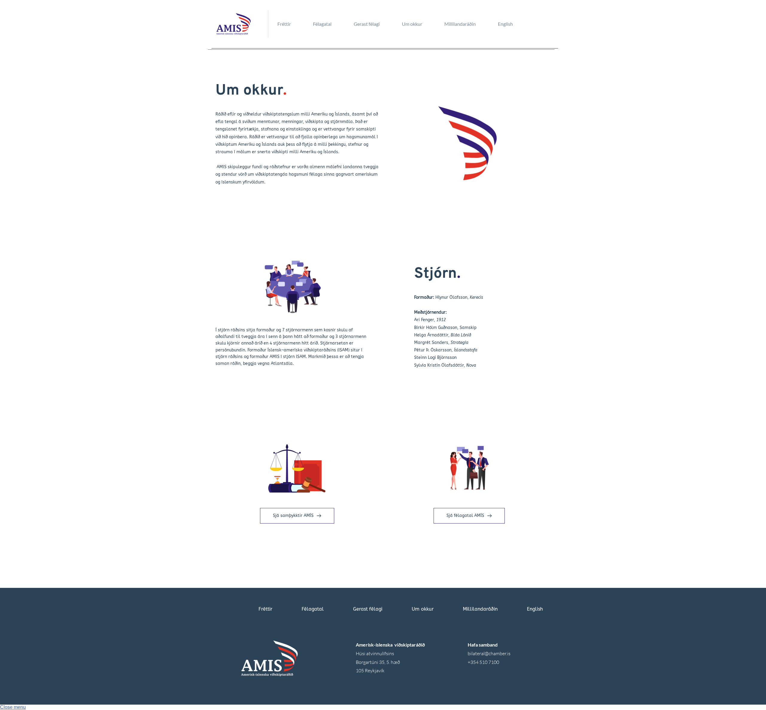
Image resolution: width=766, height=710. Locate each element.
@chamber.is (497, 653)
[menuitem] (292, 24)
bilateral (476, 653)
